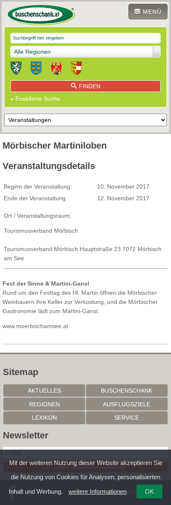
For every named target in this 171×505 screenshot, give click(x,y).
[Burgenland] (56, 69)
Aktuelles (44, 390)
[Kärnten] (76, 69)
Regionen (44, 404)
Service (126, 417)
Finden (89, 86)
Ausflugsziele (126, 404)
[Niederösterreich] (36, 69)
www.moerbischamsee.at (35, 326)
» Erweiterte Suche (35, 98)
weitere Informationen (97, 491)
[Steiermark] (16, 69)
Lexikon (44, 417)
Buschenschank (126, 390)
